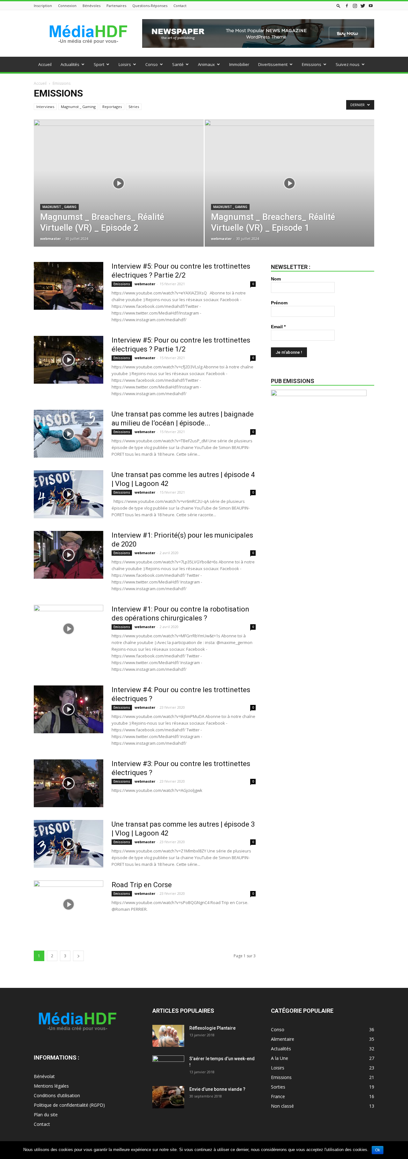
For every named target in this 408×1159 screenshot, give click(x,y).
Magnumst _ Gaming (78, 106)
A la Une (279, 1058)
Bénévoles (91, 5)
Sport (99, 64)
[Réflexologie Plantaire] (168, 1036)
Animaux (206, 64)
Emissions (311, 64)
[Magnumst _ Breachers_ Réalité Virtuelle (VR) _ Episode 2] (119, 193)
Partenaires (116, 5)
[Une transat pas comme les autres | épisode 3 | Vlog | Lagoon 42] (68, 844)
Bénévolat (44, 1076)
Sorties (278, 1087)
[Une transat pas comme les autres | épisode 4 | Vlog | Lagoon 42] (68, 494)
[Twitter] (362, 5)
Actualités (70, 64)
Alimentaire (282, 1039)
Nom (276, 278)
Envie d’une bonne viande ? (217, 1089)
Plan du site (46, 1115)
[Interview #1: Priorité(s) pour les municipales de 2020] (68, 555)
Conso (151, 64)
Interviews (45, 106)
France (278, 1096)
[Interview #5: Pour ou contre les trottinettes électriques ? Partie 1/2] (68, 360)
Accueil (45, 64)
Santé (178, 64)
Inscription (43, 5)
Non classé (282, 1106)
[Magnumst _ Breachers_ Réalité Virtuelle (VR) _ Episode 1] (290, 193)
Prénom (279, 302)
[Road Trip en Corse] (68, 904)
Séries (133, 106)
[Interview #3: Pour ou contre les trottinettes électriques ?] (68, 783)
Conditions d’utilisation (57, 1095)
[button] (338, 5)
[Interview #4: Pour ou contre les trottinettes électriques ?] (68, 709)
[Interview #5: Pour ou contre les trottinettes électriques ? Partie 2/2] (68, 286)
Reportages (112, 106)
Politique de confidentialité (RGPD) (69, 1105)
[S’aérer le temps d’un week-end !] (168, 1066)
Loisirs (125, 64)
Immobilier (239, 64)
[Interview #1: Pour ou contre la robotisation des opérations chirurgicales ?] (68, 629)
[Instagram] (354, 5)
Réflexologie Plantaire (212, 1028)
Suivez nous (348, 64)
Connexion (67, 5)
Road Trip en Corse (142, 885)
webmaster (50, 238)
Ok (377, 1150)
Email (278, 326)
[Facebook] (346, 5)
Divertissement (273, 64)
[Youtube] (370, 5)
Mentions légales (51, 1086)
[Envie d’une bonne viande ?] (168, 1097)
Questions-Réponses (149, 5)
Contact (179, 5)
